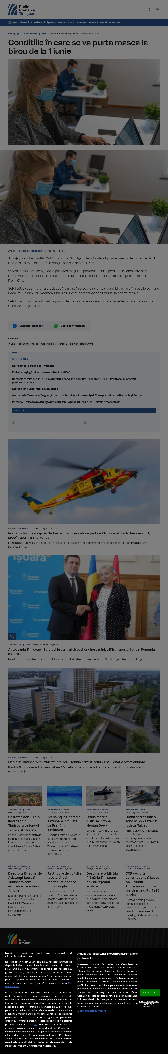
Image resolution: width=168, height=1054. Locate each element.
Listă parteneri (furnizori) (91, 1011)
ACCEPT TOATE (150, 993)
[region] (84, 1001)
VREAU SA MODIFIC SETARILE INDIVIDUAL (149, 1004)
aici (35, 1025)
